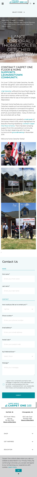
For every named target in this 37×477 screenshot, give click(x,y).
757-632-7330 (27, 418)
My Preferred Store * (8, 351)
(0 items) (33, 3)
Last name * (6, 286)
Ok (18, 470)
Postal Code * (6, 339)
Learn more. (12, 467)
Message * (5, 363)
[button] (27, 4)
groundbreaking (18, 132)
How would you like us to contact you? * (14, 304)
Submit (18, 395)
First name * (6, 274)
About (13, 20)
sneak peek (28, 119)
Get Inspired (9, 441)
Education (8, 449)
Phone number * (7, 315)
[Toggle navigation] (2, 3)
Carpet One (5, 20)
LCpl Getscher (6, 91)
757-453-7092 (9, 420)
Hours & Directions (9, 422)
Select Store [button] (17, 12)
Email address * (7, 327)
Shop (6, 433)
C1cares (20, 20)
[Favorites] (30, 4)
